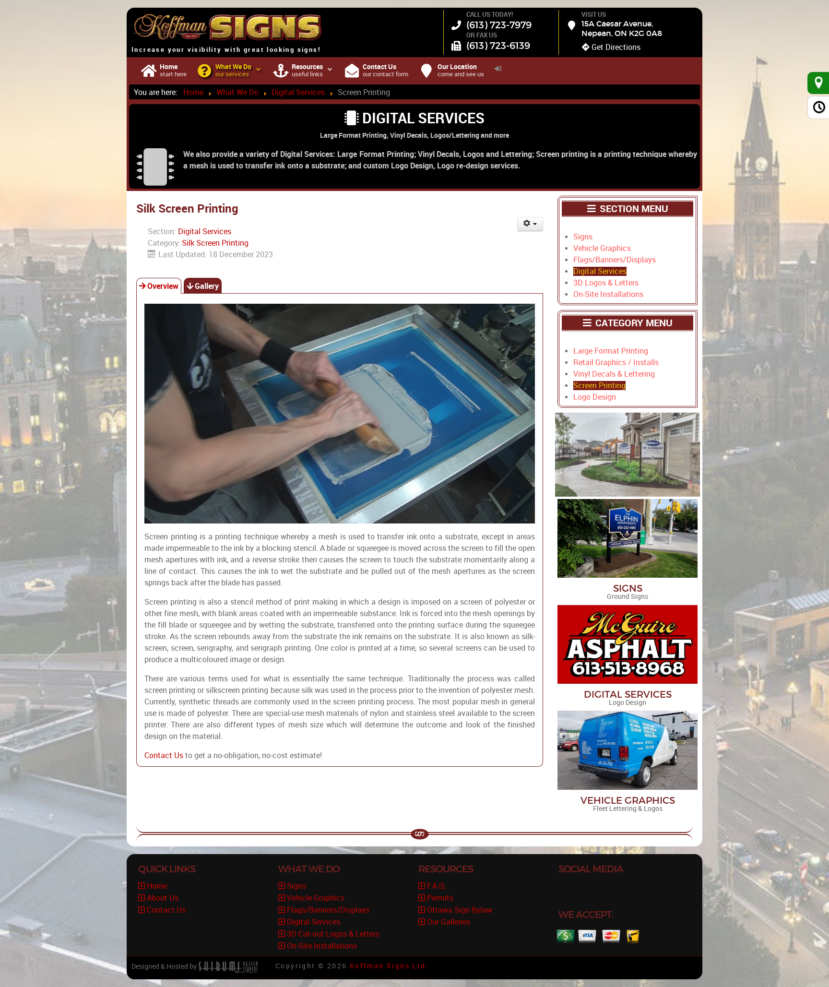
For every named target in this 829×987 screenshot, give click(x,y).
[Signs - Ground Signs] (627, 537)
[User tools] (530, 224)
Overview (162, 286)
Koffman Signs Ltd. (389, 966)
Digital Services (204, 231)
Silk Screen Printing (215, 243)
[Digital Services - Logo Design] (627, 643)
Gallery (207, 286)
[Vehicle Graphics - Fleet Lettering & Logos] (627, 749)
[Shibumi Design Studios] (228, 966)
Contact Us (163, 755)
